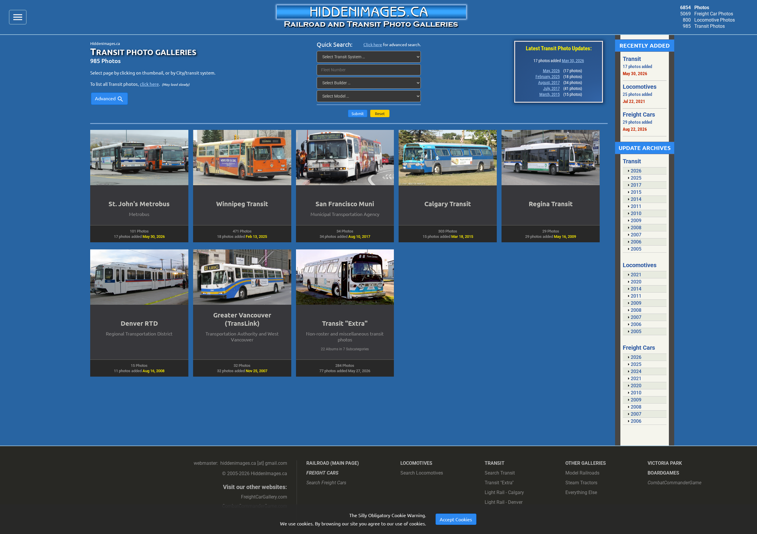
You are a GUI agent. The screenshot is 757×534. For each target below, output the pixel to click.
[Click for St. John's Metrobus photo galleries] (139, 157)
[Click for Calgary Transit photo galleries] (448, 157)
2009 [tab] (636, 220)
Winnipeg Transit (242, 204)
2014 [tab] (636, 199)
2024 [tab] (636, 371)
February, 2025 (548, 76)
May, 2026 (551, 70)
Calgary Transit (447, 204)
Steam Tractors (581, 482)
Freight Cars (322, 473)
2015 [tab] (636, 192)
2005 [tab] (636, 249)
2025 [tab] (636, 178)
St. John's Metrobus (139, 204)
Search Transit (500, 473)
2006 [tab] (636, 242)
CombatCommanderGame (674, 482)
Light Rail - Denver (504, 502)
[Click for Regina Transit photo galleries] (551, 157)
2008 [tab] (636, 227)
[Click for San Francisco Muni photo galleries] (345, 157)
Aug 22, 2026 (635, 129)
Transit (494, 463)
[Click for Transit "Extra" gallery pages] (345, 277)
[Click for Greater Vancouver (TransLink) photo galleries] (242, 276)
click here (149, 84)
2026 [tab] (636, 171)
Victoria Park (665, 463)
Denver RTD (139, 323)
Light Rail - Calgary (504, 492)
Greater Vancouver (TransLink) (242, 319)
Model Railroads (582, 473)
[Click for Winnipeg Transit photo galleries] (242, 157)
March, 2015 (549, 94)
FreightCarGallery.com (264, 497)
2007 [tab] (636, 235)
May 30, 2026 (573, 60)
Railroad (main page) (332, 463)
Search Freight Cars (326, 482)
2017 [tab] (636, 185)
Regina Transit (551, 204)
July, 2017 (551, 88)
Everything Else (581, 492)
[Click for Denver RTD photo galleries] (139, 276)
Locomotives (416, 463)
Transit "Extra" (345, 323)
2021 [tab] (636, 275)
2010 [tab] (636, 213)
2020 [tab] (636, 282)
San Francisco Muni (345, 204)
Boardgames (663, 473)
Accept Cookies (456, 519)
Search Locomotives (421, 473)
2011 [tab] (636, 206)
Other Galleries (585, 463)
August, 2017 (549, 82)
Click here (372, 44)
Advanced (109, 99)
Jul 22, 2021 (634, 101)
